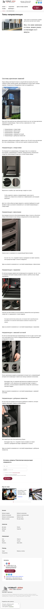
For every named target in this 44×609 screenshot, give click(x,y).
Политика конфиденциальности (9, 603)
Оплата (18, 527)
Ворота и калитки (5, 518)
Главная (3, 10)
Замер (3, 530)
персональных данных (16, 472)
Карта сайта (19, 542)
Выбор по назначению (21, 513)
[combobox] (5, 470)
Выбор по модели (6, 513)
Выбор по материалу (6, 515)
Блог (3, 539)
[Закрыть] (18, 604)
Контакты (4, 542)
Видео (3, 540)
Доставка (4, 527)
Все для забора (20, 518)
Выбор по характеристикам (23, 515)
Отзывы (4, 8)
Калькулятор (11, 6)
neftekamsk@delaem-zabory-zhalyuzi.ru (14, 576)
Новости (19, 539)
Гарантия (19, 528)
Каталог (3, 6)
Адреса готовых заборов (22, 6)
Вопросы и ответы (21, 551)
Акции (3, 551)
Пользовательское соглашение (8, 604)
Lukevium (12, 601)
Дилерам (4, 528)
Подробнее (11, 606)
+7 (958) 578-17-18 (11, 565)
